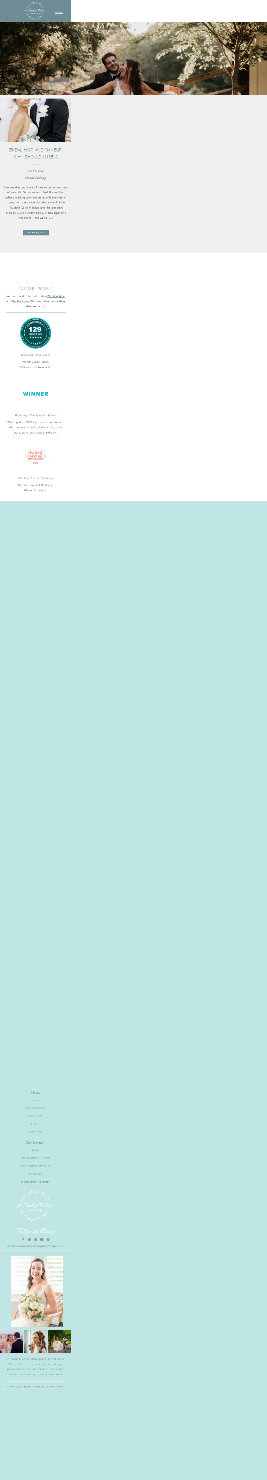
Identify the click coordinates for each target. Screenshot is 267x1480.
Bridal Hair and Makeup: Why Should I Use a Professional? (36, 157)
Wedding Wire (56, 296)
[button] (59, 12)
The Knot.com (20, 301)
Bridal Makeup (35, 177)
